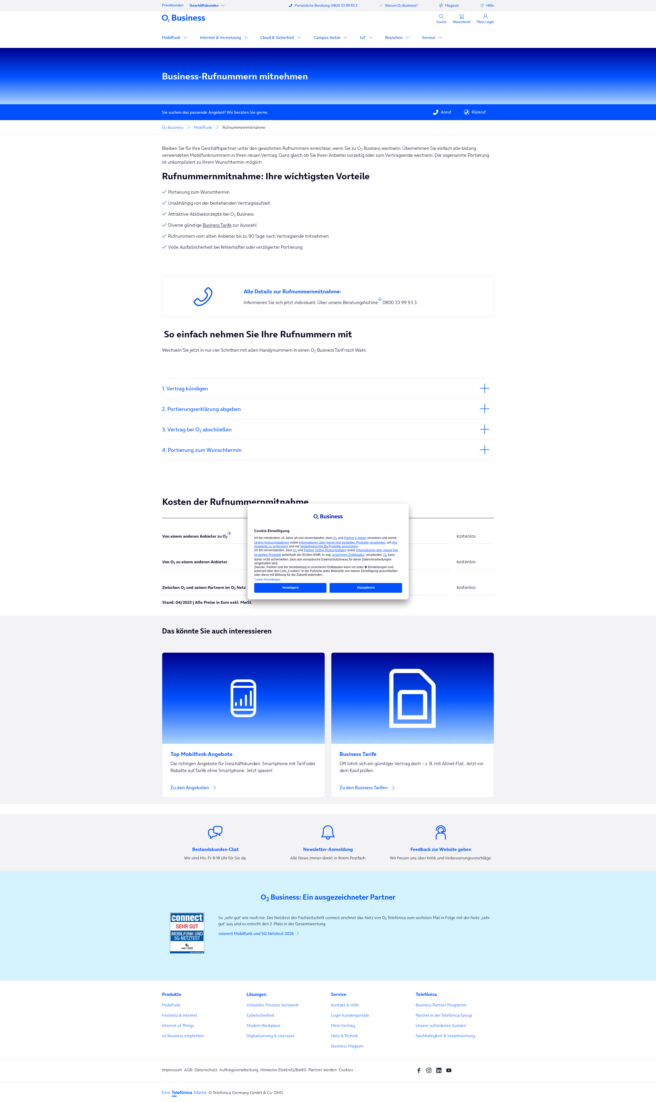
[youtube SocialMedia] (450, 1070)
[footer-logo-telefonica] (184, 1093)
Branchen (394, 37)
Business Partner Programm (441, 1005)
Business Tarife (217, 225)
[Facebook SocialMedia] (420, 1070)
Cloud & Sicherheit (277, 37)
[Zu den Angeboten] (243, 725)
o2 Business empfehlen (183, 1035)
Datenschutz (205, 1070)
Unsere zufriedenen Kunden (441, 1025)
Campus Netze (328, 37)
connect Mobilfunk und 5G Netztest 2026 (256, 933)
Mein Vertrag (343, 1025)
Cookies (346, 1070)
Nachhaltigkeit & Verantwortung (445, 1035)
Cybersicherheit (260, 1015)
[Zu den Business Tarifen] (412, 725)
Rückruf (479, 112)
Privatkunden (172, 5)
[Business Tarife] (412, 751)
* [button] (380, 300)
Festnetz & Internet (179, 1015)
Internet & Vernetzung (221, 37)
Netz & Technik (344, 1035)
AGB (188, 1070)
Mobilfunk (171, 37)
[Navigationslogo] (183, 18)
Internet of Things (178, 1025)
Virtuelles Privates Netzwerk (273, 1005)
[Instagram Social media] (430, 1070)
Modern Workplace (264, 1025)
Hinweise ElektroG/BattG (283, 1070)
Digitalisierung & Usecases (271, 1035)
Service (429, 37)
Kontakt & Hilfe (345, 1005)
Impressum (172, 1070)
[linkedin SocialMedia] (440, 1070)
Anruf (446, 112)
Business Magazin (347, 1046)
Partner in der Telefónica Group (444, 1015)
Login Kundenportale (350, 1015)
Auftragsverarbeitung (238, 1070)
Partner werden (323, 1070)
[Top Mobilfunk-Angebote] (243, 751)
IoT (363, 37)
